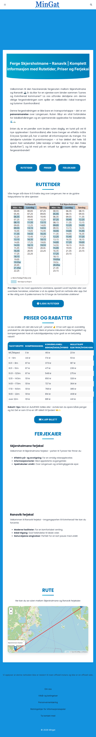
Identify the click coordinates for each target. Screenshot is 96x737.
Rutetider (26, 167)
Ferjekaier (69, 167)
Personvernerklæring (48, 702)
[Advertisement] (48, 27)
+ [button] (11, 609)
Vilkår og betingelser (48, 696)
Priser (47, 167)
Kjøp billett (49, 419)
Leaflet (67, 652)
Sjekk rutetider (49, 303)
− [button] (11, 612)
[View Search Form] (91, 5)
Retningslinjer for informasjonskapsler (48, 709)
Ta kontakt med (48, 716)
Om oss (48, 689)
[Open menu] (5, 4)
